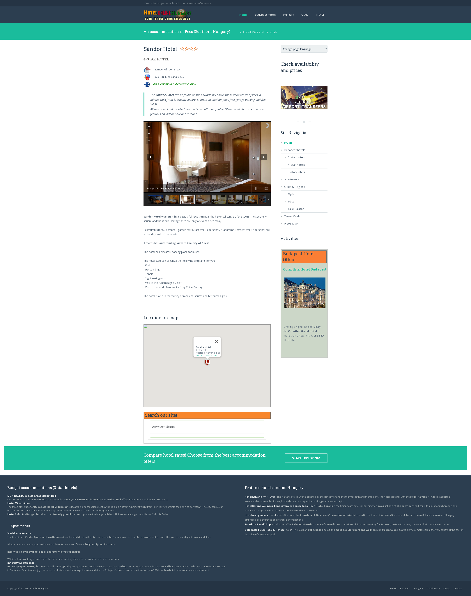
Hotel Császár (15, 514)
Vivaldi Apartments (19, 533)
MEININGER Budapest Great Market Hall (31, 495)
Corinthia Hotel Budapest (304, 269)
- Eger (280, 506)
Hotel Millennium (18, 503)
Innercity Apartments (21, 562)
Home (393, 588)
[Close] (216, 341)
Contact (458, 588)
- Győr (260, 496)
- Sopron (265, 524)
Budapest (405, 588)
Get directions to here (206, 355)
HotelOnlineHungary (37, 588)
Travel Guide (433, 588)
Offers (446, 588)
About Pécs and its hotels (260, 32)
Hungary (418, 588)
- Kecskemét (264, 515)
